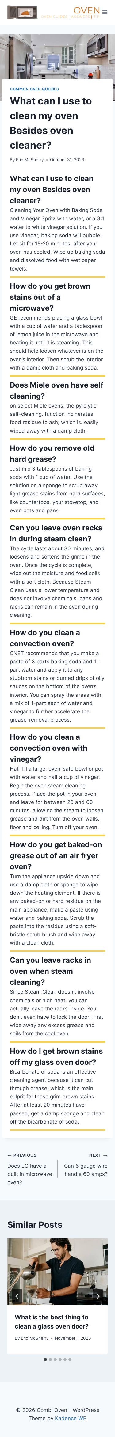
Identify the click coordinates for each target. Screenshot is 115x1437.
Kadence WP (70, 1418)
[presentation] (57, 1271)
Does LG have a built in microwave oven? (29, 1169)
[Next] (98, 1296)
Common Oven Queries (34, 89)
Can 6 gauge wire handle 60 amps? (86, 1165)
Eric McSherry (30, 159)
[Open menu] (105, 12)
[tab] (45, 1359)
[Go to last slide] (17, 1296)
